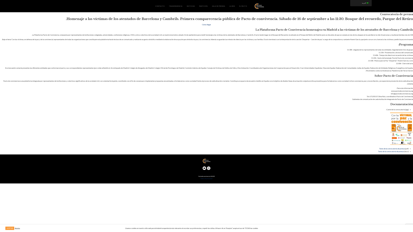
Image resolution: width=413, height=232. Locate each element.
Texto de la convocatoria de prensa (392, 149)
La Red (232, 6)
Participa (203, 6)
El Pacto (243, 6)
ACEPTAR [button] (10, 228)
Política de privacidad (206, 178)
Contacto (160, 6)
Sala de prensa (218, 6)
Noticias (191, 6)
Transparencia (176, 6)
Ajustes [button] (17, 228)
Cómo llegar (206, 25)
